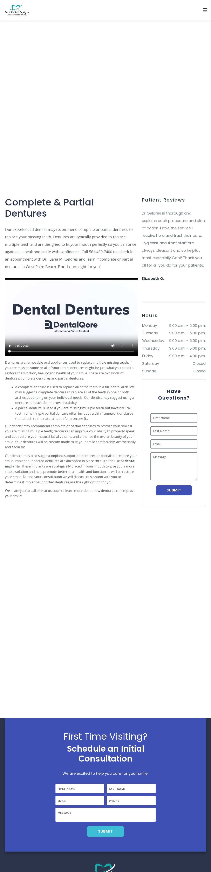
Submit (174, 490)
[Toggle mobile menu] (205, 10)
